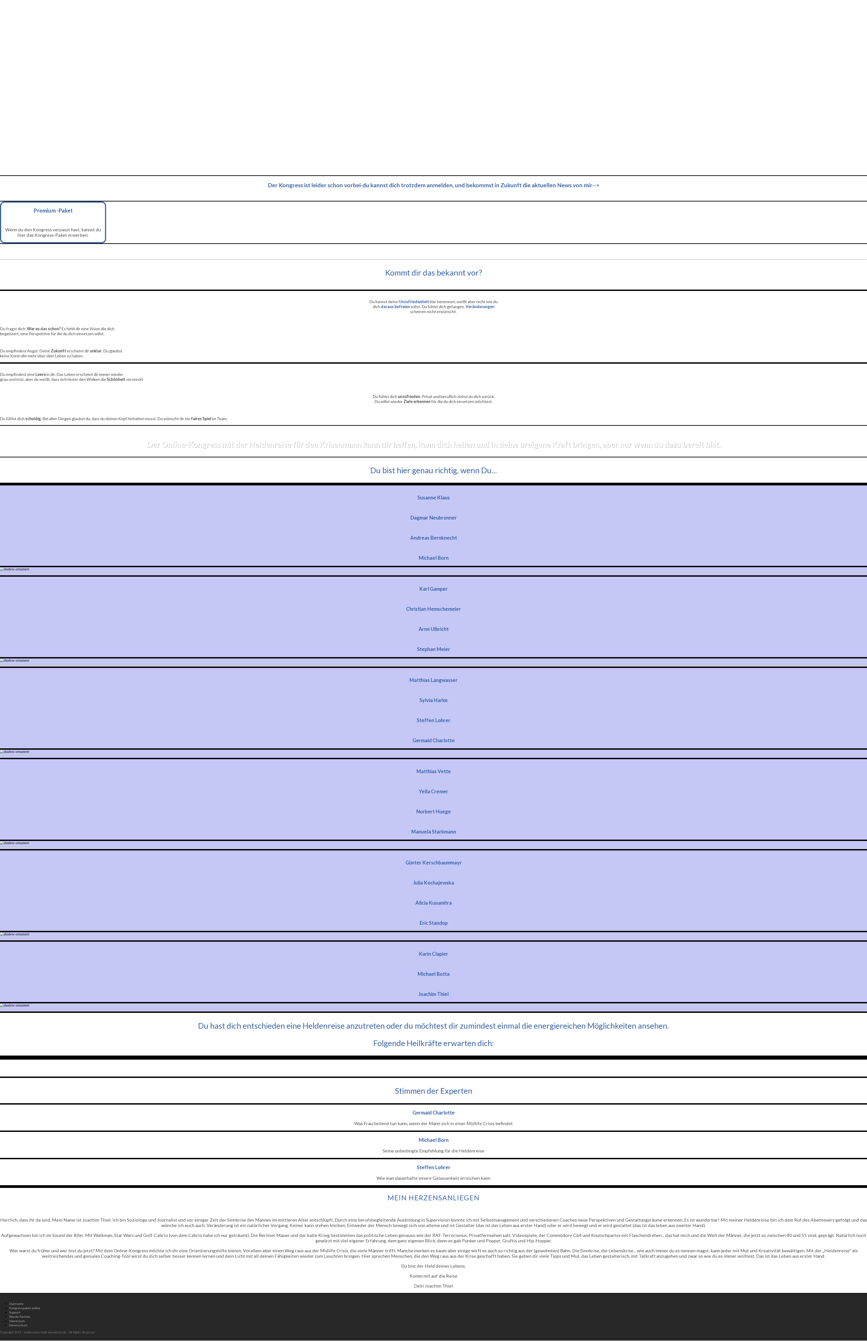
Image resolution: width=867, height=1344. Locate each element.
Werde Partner (19, 1316)
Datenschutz (18, 1325)
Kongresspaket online (24, 1308)
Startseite (16, 1304)
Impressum (17, 1321)
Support (15, 1312)
